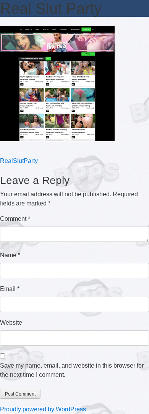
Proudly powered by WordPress (43, 409)
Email (9, 289)
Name (10, 255)
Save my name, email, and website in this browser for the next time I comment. (72, 370)
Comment (15, 218)
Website (11, 322)
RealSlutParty (19, 161)
